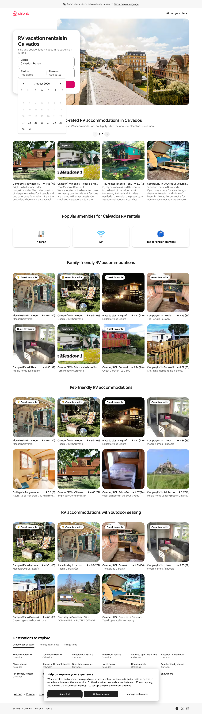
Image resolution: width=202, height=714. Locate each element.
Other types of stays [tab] (23, 644)
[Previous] (95, 134)
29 (60, 122)
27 (48, 122)
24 (29, 122)
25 (35, 122)
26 (42, 122)
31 (29, 129)
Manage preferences (137, 694)
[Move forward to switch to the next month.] (60, 84)
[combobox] (46, 63)
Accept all (64, 694)
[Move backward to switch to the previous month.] (24, 84)
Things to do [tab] (70, 644)
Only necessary (101, 694)
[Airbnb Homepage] (21, 13)
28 (54, 122)
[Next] (107, 134)
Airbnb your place (176, 13)
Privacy (39, 708)
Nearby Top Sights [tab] (49, 644)
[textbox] (32, 75)
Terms (49, 708)
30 (23, 129)
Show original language (126, 4)
